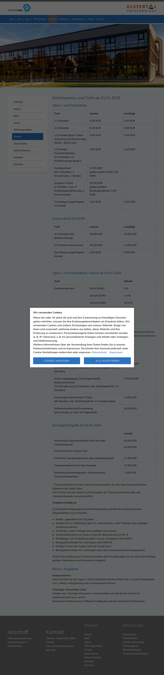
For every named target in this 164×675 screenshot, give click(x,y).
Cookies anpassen (56, 360)
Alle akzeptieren (107, 360)
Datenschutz (99, 352)
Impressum (116, 352)
